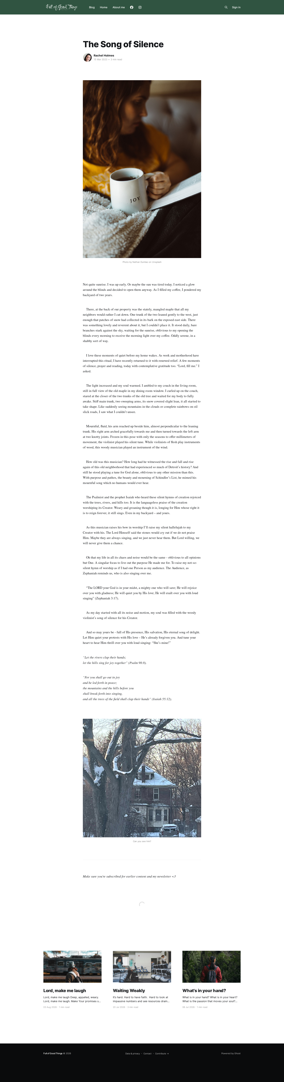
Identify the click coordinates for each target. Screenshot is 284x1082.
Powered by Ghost (231, 1053)
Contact (147, 1053)
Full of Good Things (52, 1053)
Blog (92, 7)
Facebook (131, 7)
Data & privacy (132, 1053)
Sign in (236, 7)
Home (103, 7)
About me (119, 7)
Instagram (140, 7)
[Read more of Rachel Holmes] (87, 57)
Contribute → (162, 1053)
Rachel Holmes (104, 55)
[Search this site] (226, 7)
